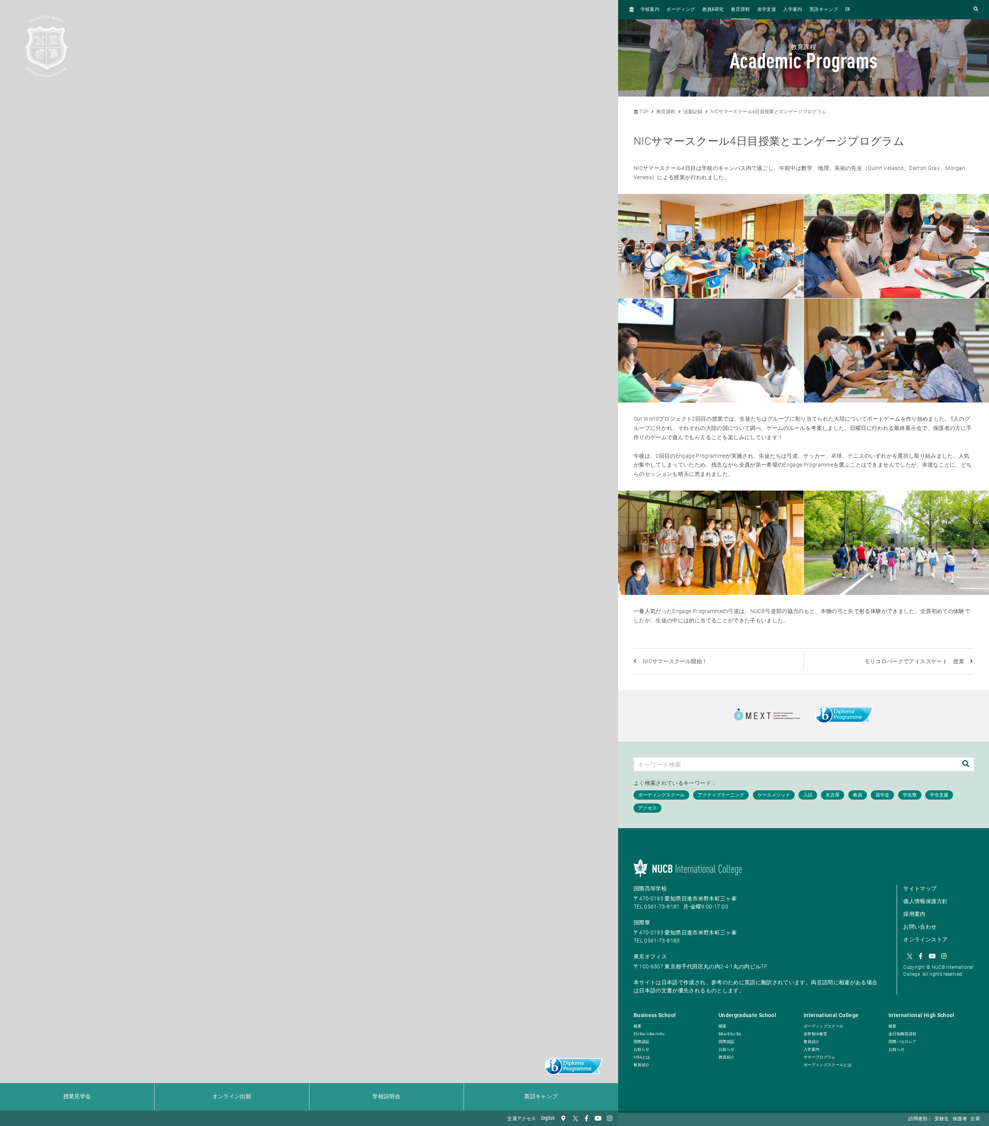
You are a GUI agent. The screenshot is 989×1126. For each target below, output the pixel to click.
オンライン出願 (231, 1096)
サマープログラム (820, 1057)
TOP (643, 111)
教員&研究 (713, 9)
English (548, 1118)
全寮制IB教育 (815, 1034)
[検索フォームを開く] (975, 9)
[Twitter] (575, 1118)
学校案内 (650, 9)
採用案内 (914, 914)
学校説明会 (386, 1096)
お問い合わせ (919, 927)
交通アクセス (521, 1119)
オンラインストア (925, 939)
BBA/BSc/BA (730, 1034)
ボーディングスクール (824, 1026)
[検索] (966, 764)
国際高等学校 (650, 888)
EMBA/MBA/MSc (649, 1034)
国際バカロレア (902, 1041)
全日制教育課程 (902, 1034)
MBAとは (642, 1057)
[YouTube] (598, 1118)
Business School (655, 1015)
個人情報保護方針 (925, 901)
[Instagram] (609, 1118)
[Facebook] (586, 1118)
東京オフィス (650, 956)
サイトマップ (919, 888)
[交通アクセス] (563, 1118)
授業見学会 (77, 1096)
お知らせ (641, 1049)
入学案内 (792, 9)
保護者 (960, 1119)
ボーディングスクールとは (827, 1065)
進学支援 (766, 9)
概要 (638, 1026)
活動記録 (692, 111)
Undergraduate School (747, 1015)
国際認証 (641, 1041)
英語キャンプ (540, 1096)
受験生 (942, 1119)
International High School (922, 1015)
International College (831, 1015)
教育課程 (740, 9)
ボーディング (680, 9)
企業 (975, 1119)
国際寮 (642, 922)
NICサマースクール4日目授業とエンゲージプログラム (768, 111)
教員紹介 (641, 1065)
